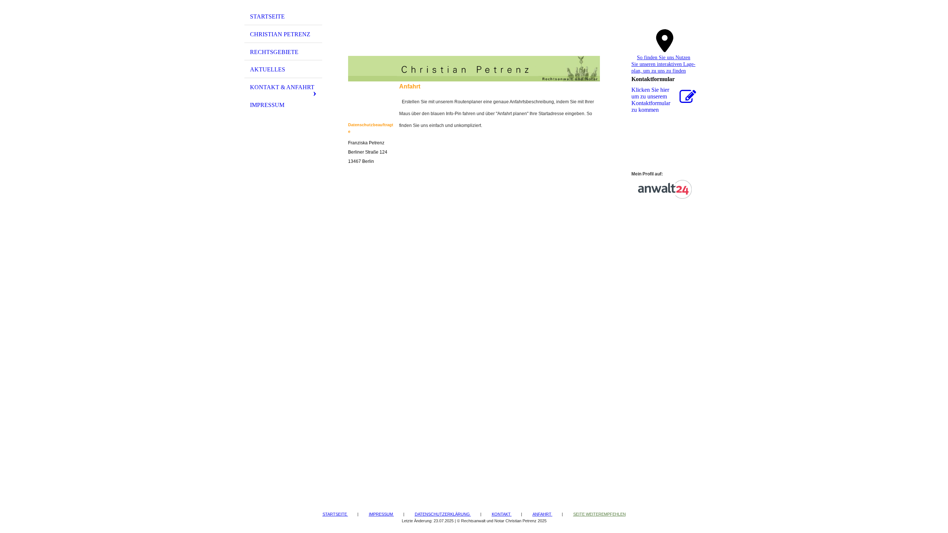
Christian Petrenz (280, 34)
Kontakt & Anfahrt (282, 87)
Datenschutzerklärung (443, 514)
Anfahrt (543, 514)
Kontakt (502, 514)
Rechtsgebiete (274, 52)
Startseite (267, 16)
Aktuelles (267, 69)
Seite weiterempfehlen (599, 514)
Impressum (267, 105)
